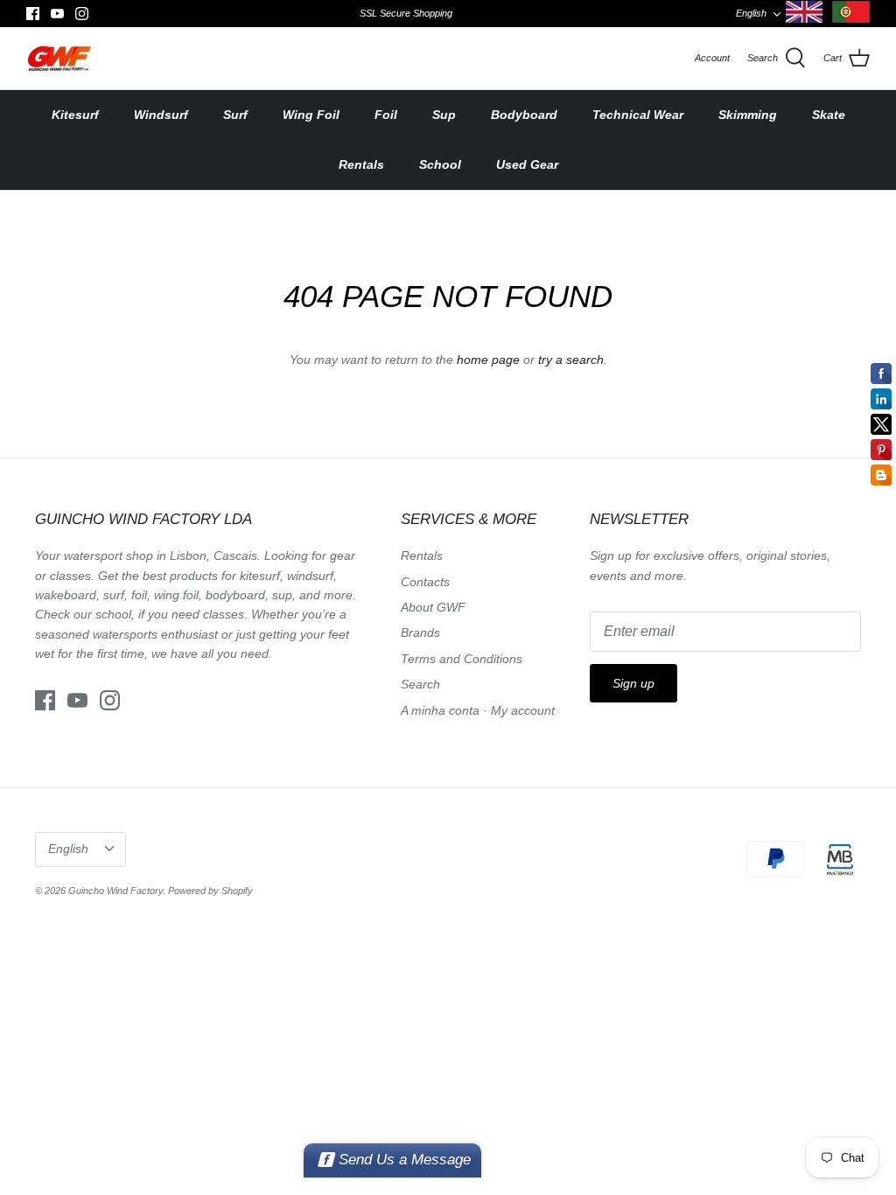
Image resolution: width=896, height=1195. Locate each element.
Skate (828, 115)
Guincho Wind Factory (115, 890)
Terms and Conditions (461, 659)
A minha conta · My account (478, 710)
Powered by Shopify (210, 890)
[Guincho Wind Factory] (59, 58)
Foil (385, 115)
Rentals (361, 164)
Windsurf (161, 115)
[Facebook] (32, 13)
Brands (420, 632)
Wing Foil (311, 115)
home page (488, 360)
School (440, 164)
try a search (571, 360)
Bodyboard (524, 115)
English (751, 13)
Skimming (747, 115)
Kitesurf (75, 115)
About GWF (433, 607)
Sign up (633, 683)
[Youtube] (57, 13)
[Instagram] (81, 13)
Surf (235, 115)
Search (420, 684)
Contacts (425, 582)
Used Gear (527, 164)
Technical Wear (637, 115)
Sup (444, 115)
